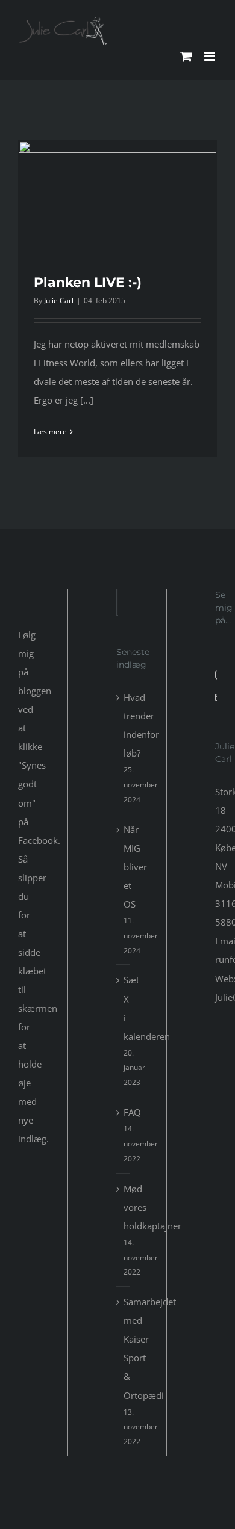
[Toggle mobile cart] (186, 56)
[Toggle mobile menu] (210, 56)
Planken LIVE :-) (88, 282)
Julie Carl (59, 300)
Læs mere (50, 431)
